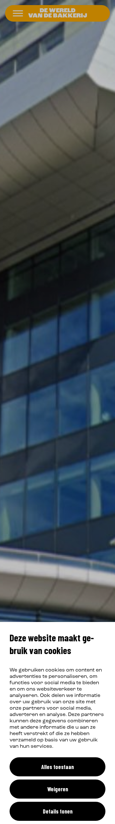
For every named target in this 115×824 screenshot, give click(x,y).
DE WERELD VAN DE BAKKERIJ (57, 13)
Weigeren (57, 789)
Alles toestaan (57, 766)
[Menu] (18, 13)
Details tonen (58, 811)
